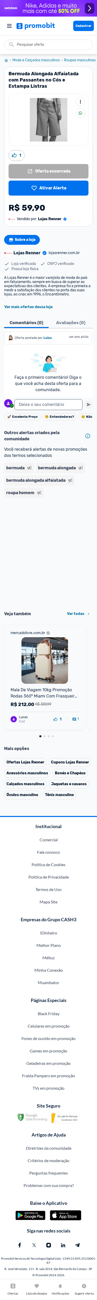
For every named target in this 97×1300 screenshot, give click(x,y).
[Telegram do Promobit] (77, 1245)
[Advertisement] (48, 552)
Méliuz (48, 957)
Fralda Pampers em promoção (48, 1075)
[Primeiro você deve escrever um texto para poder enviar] (89, 404)
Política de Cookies (48, 864)
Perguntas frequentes (48, 1172)
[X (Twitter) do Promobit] (34, 1245)
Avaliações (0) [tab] (70, 322)
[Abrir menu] (9, 26)
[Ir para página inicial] (8, 60)
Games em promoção (48, 1050)
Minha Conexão (48, 970)
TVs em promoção (48, 1088)
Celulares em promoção (49, 1025)
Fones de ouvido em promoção (48, 1038)
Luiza (47, 338)
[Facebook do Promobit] (19, 1245)
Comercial (49, 839)
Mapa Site (48, 901)
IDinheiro (48, 932)
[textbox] (48, 405)
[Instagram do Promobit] (48, 1245)
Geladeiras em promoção (48, 1063)
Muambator (48, 982)
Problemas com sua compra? (49, 1185)
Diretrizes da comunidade (48, 1148)
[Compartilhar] (80, 113)
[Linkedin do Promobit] (63, 1245)
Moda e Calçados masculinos (36, 60)
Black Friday (48, 1013)
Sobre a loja (25, 239)
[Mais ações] (80, 101)
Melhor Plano (48, 945)
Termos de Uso (48, 889)
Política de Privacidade (48, 876)
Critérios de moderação (48, 1160)
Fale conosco (48, 852)
